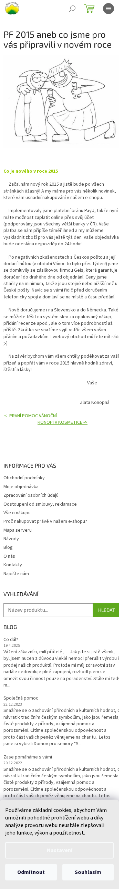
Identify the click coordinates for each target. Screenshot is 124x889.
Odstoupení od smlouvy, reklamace (40, 504)
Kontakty (12, 564)
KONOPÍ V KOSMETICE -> (62, 422)
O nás (9, 556)
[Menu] (108, 8)
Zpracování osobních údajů (31, 495)
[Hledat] (72, 8)
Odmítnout (31, 872)
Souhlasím (88, 872)
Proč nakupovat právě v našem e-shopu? (45, 521)
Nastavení (59, 850)
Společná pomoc (20, 698)
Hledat (106, 610)
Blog (8, 547)
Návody (11, 538)
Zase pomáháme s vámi (27, 757)
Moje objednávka (21, 486)
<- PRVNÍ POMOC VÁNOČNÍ (30, 415)
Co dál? (10, 640)
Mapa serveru (17, 530)
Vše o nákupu (17, 512)
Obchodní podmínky (24, 477)
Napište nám (16, 573)
